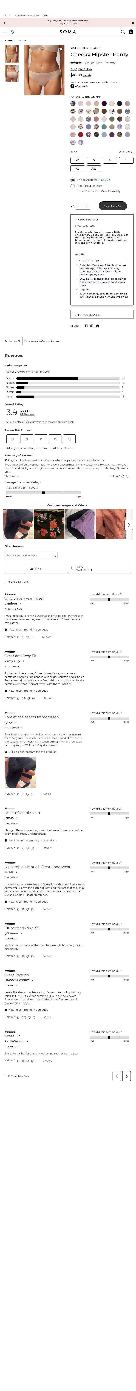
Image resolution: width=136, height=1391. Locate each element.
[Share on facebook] (86, 326)
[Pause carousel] (133, 23)
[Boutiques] (13, 32)
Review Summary (106, 63)
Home (9, 40)
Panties (22, 40)
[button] (131, 31)
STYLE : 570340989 (85, 226)
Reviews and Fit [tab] (13, 341)
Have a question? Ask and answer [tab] (42, 341)
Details (87, 75)
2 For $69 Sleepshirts (69, 21)
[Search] (123, 32)
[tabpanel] (68, 714)
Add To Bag (113, 205)
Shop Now (65, 24)
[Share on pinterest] (97, 326)
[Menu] (4, 31)
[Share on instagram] (91, 326)
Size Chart (128, 152)
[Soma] (68, 32)
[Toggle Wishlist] (61, 49)
